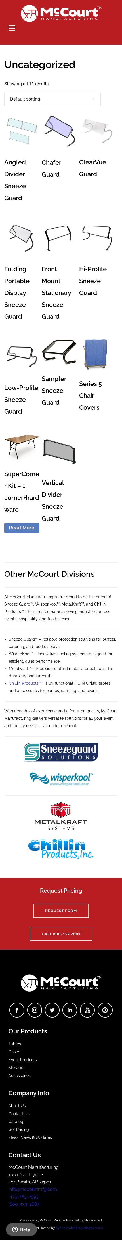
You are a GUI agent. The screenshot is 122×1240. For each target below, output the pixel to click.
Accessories (20, 1075)
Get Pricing (19, 1129)
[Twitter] (52, 1010)
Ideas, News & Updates (30, 1137)
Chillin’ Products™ (25, 683)
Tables (15, 1044)
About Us (17, 1106)
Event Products (23, 1059)
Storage (16, 1067)
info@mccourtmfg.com (33, 1189)
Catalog (16, 1121)
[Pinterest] (105, 1010)
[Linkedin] (70, 1010)
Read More (21, 527)
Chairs (14, 1052)
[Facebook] (17, 1010)
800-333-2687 (24, 1204)
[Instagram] (34, 1010)
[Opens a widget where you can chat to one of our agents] (21, 1230)
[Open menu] (12, 28)
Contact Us (19, 1113)
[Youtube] (87, 1010)
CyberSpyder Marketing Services (79, 1228)
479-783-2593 (24, 1196)
